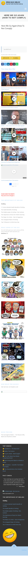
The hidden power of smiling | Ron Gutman (12, 212)
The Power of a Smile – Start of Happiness (12, 217)
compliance (5, 61)
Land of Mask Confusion (6, 144)
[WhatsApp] (17, 64)
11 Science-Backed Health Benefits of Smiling (13, 207)
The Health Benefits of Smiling (9, 209)
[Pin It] (11, 64)
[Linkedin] (8, 64)
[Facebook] (2, 64)
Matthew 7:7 (4, 233)
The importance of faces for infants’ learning (12, 214)
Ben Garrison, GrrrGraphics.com (9, 387)
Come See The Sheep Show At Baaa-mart (10, 162)
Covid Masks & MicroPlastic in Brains (9, 107)
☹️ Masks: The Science (8, 451)
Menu (25, 8)
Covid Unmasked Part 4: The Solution (9, 180)
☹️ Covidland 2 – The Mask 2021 (11, 448)
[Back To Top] (14, 546)
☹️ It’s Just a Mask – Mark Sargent (11, 453)
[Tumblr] (14, 64)
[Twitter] (5, 64)
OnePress (24, 550)
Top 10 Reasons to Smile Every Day (10, 222)
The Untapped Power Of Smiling (9, 219)
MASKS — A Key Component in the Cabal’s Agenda (12, 125)
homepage (10, 61)
